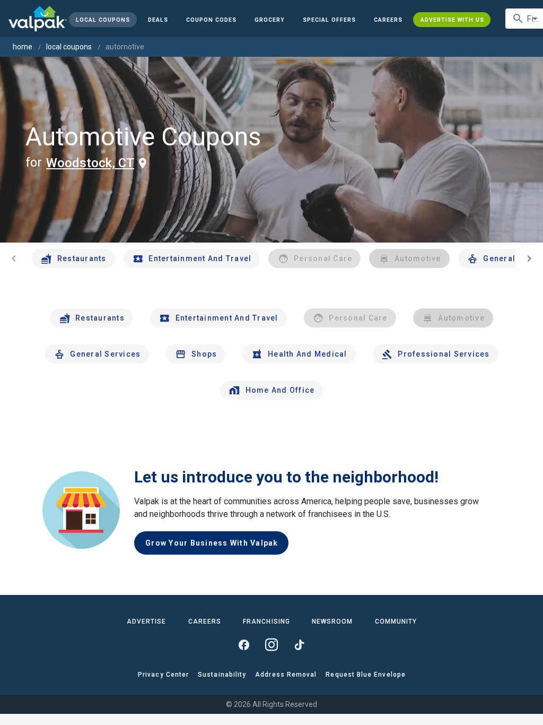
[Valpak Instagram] (271, 644)
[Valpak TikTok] (299, 644)
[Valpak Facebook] (243, 644)
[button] (329, 19)
